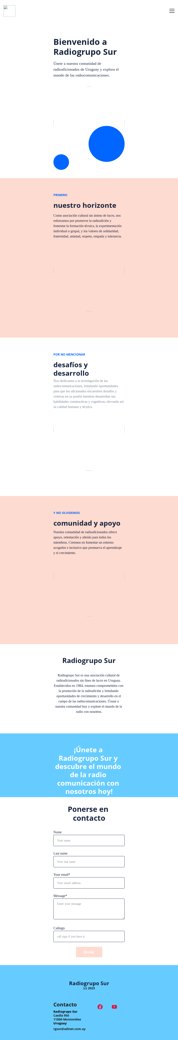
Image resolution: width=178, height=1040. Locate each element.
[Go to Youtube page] (114, 1006)
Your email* (61, 874)
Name (57, 832)
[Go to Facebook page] (102, 1006)
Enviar (89, 952)
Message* (60, 896)
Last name (60, 853)
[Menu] (172, 11)
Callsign (59, 928)
